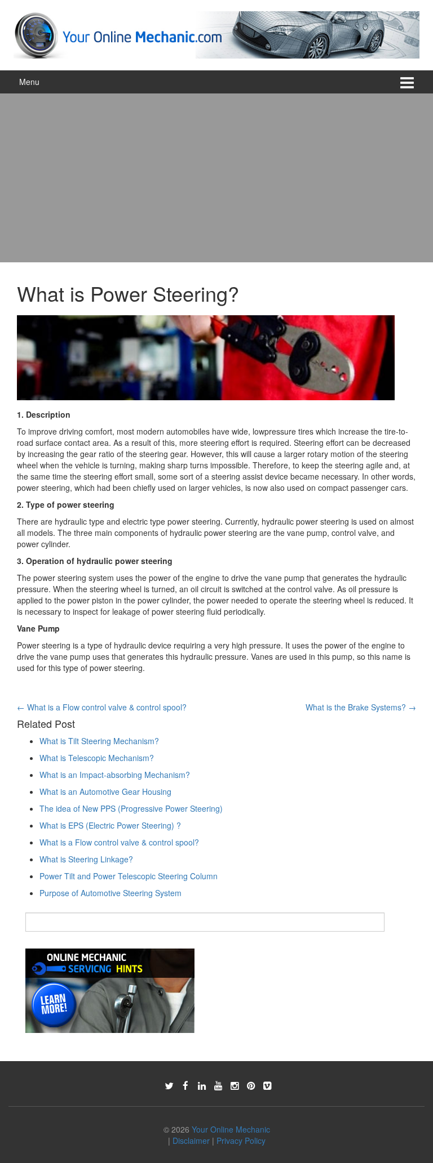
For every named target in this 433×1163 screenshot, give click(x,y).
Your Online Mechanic (231, 1129)
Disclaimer (191, 1140)
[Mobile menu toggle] (407, 81)
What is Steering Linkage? (86, 859)
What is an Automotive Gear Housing (105, 791)
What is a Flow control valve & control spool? (102, 707)
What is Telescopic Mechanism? (96, 757)
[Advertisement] (216, 178)
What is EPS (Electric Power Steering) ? (110, 825)
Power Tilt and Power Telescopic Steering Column (128, 876)
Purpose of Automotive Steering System (110, 892)
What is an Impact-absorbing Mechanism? (114, 774)
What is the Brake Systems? (361, 707)
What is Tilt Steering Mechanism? (99, 740)
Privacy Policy (241, 1140)
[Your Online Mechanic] (216, 33)
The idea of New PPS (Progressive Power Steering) (131, 808)
